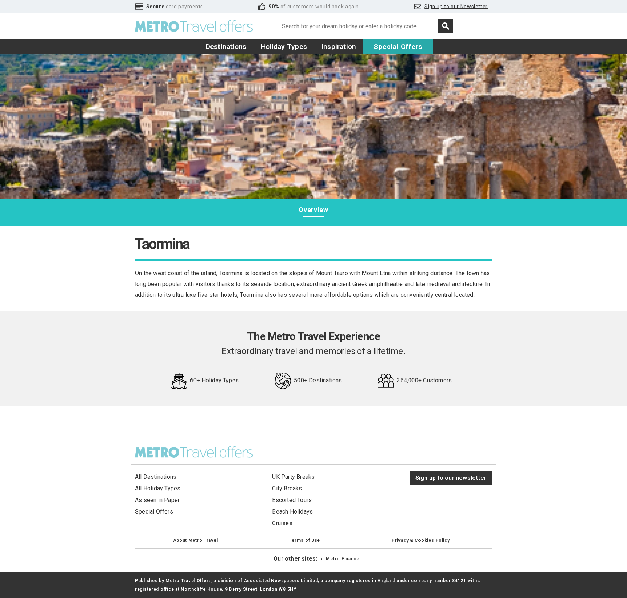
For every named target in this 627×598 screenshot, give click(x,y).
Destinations (226, 46)
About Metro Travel (195, 540)
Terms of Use (305, 540)
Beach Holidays (292, 511)
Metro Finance (342, 558)
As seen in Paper (157, 500)
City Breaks (287, 488)
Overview (313, 209)
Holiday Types (284, 46)
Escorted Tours (292, 500)
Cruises (282, 523)
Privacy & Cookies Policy (421, 540)
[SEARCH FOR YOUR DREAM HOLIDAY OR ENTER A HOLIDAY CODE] (445, 26)
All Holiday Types (158, 488)
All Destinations (155, 476)
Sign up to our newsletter (450, 477)
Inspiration (338, 46)
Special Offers (398, 46)
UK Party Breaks (293, 476)
